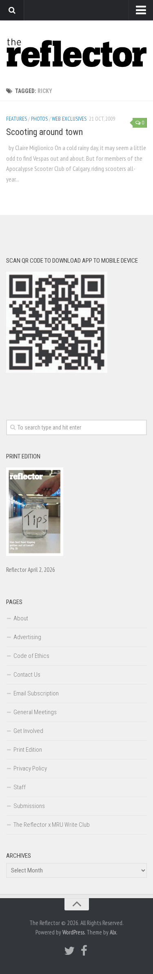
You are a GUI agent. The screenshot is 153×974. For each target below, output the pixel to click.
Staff (19, 787)
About (20, 618)
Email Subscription (36, 693)
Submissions (29, 806)
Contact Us (26, 674)
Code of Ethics (31, 656)
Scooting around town (44, 132)
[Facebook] (84, 950)
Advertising (27, 637)
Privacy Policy (30, 768)
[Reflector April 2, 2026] (34, 554)
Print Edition (27, 749)
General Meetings (35, 712)
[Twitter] (69, 950)
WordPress (73, 932)
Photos (39, 118)
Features (16, 118)
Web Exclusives (69, 118)
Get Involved (28, 731)
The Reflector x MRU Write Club (51, 824)
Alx (113, 932)
